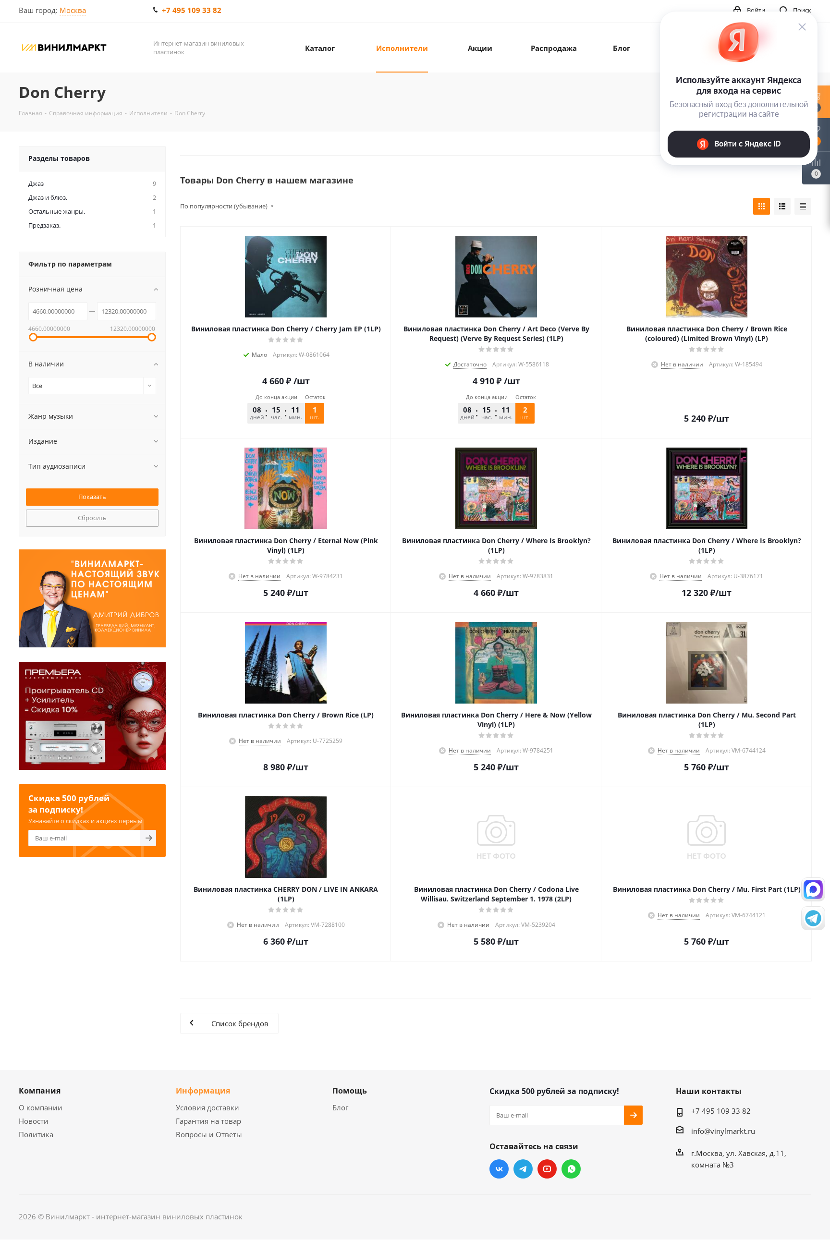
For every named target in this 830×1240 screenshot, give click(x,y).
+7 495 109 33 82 (191, 10)
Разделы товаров (59, 158)
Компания (40, 1090)
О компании (40, 1107)
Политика (36, 1134)
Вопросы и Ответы (209, 1134)
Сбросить (92, 517)
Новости (34, 1121)
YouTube (547, 1169)
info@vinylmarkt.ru (723, 1131)
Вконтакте (499, 1169)
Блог (340, 1107)
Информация (203, 1090)
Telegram (523, 1169)
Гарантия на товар (208, 1121)
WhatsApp (571, 1169)
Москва (73, 10)
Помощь (349, 1090)
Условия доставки (207, 1107)
